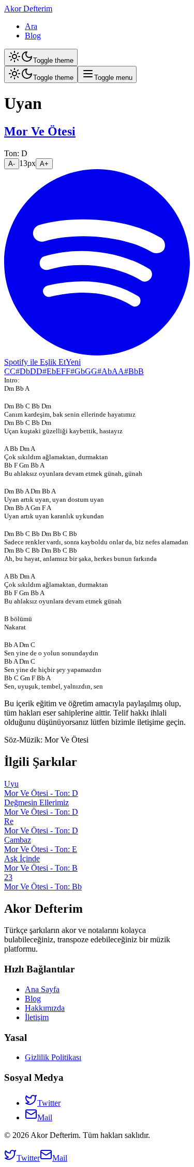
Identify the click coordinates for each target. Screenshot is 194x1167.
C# (15, 371)
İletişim (37, 1017)
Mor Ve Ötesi (40, 131)
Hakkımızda (45, 1008)
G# (96, 371)
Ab (106, 371)
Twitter (49, 1103)
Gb (79, 371)
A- (11, 164)
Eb (51, 371)
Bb (133, 371)
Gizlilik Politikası (53, 1057)
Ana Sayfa (42, 989)
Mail (44, 1117)
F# (70, 371)
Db (25, 371)
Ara (31, 26)
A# (123, 371)
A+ (44, 164)
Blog (33, 35)
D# (41, 371)
